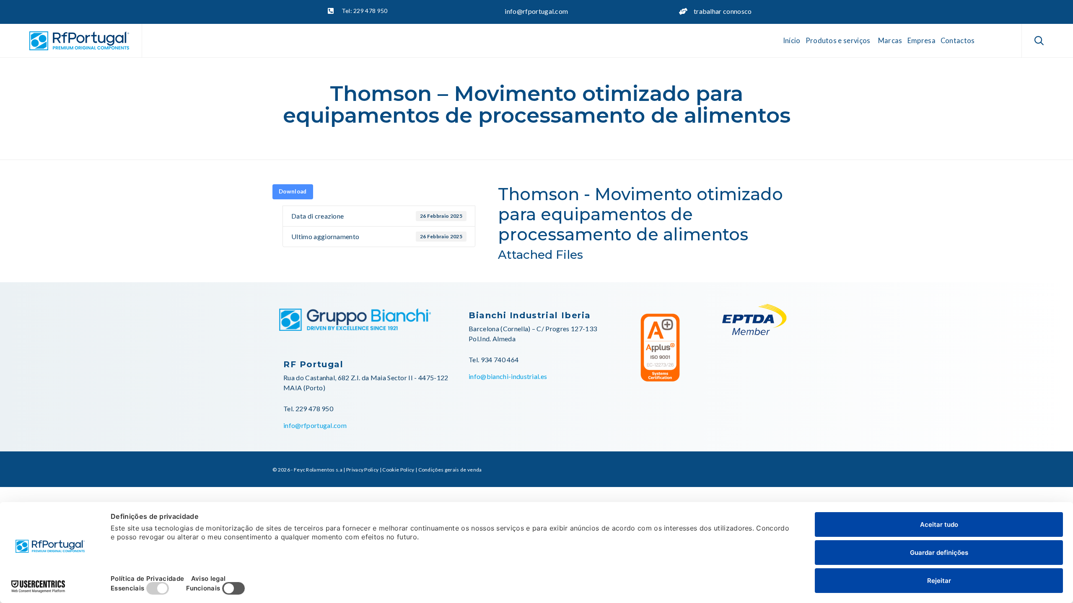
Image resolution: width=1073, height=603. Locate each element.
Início (792, 40)
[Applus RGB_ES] (660, 385)
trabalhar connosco (723, 11)
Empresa (921, 40)
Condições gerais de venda (450, 469)
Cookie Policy (398, 469)
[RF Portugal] (79, 40)
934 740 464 (500, 359)
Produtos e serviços (838, 40)
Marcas (890, 40)
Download (293, 191)
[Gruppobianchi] (355, 328)
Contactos (958, 40)
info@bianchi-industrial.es (508, 376)
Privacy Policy (362, 469)
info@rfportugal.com (536, 11)
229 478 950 (314, 408)
